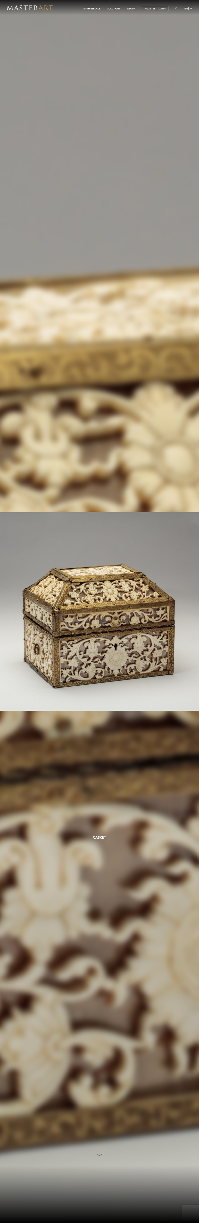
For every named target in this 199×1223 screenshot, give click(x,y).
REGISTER (150, 8)
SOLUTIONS (114, 8)
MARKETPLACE (91, 8)
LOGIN (162, 8)
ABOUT (131, 8)
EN (186, 8)
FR (191, 8)
